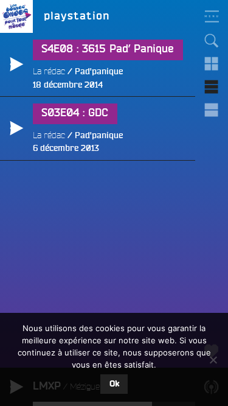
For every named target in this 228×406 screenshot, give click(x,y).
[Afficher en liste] (211, 87)
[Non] (213, 360)
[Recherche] (211, 40)
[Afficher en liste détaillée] (211, 110)
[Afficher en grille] (211, 63)
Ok (114, 384)
